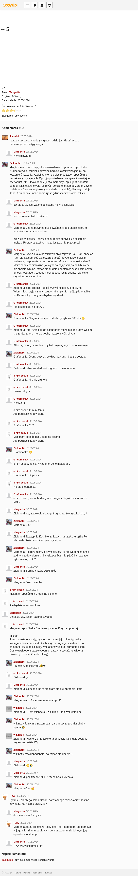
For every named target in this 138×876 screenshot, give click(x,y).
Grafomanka (20, 223)
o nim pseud (20, 375)
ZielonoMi (15, 163)
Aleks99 (14, 136)
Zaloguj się (7, 859)
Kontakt (48, 873)
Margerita (14, 92)
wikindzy (18, 707)
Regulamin (37, 873)
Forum (18, 873)
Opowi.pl (10, 5)
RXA (12, 795)
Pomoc (26, 873)
